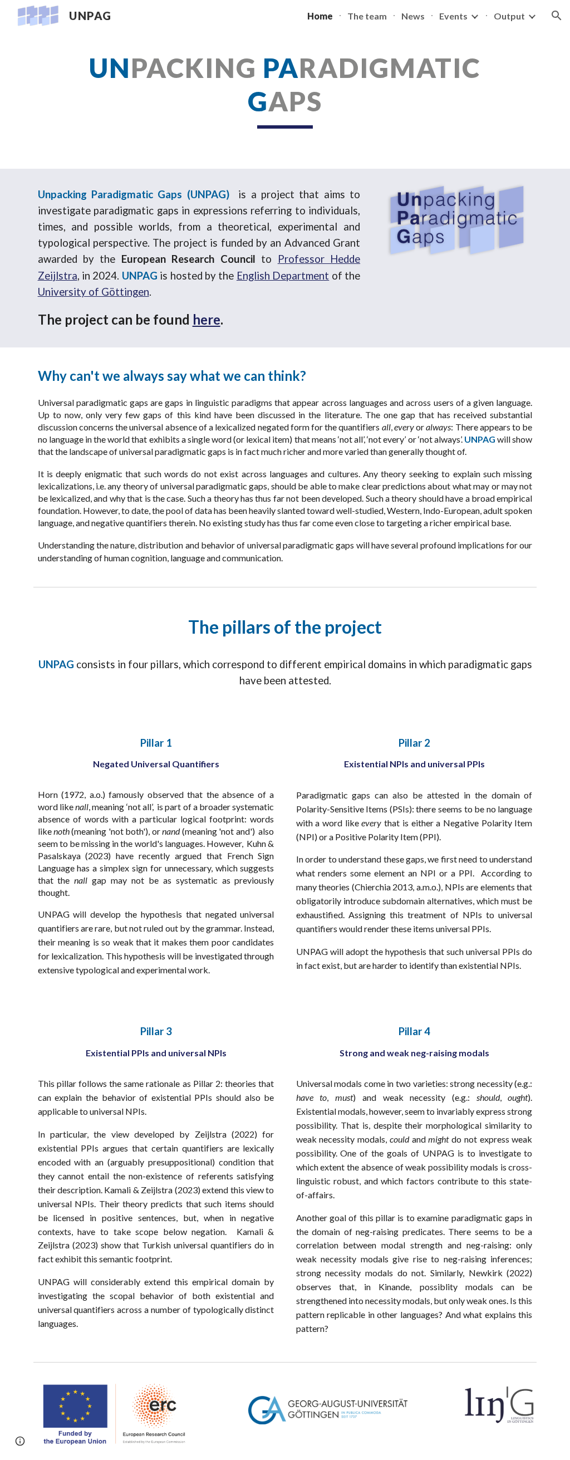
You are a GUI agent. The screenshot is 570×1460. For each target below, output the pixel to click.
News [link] (413, 16)
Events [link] (453, 16)
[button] (556, 15)
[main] (285, 90)
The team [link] (367, 16)
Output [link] (509, 16)
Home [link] (320, 16)
